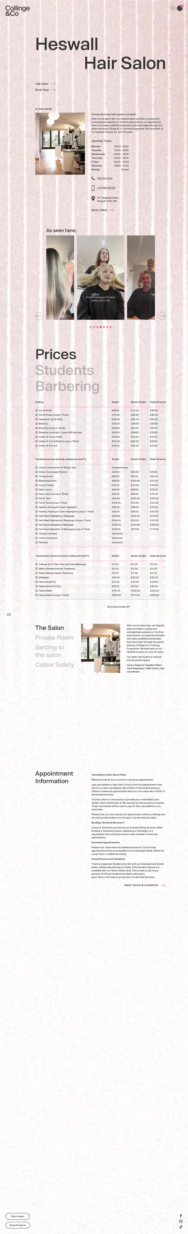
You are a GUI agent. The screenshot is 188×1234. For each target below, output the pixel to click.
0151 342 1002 (105, 178)
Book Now (42, 89)
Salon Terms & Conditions (141, 885)
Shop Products (18, 1225)
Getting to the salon (49, 650)
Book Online (99, 210)
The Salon (49, 627)
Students (64, 369)
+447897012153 (106, 187)
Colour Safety (54, 664)
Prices (56, 353)
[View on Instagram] (100, 277)
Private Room (54, 637)
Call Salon (41, 83)
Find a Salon (17, 1216)
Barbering (67, 385)
